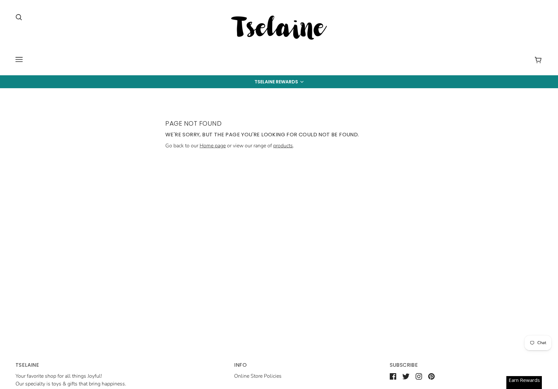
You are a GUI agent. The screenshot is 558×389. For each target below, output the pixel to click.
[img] (19, 16)
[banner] (279, 28)
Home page (213, 145)
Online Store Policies (258, 376)
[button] (279, 81)
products (283, 145)
